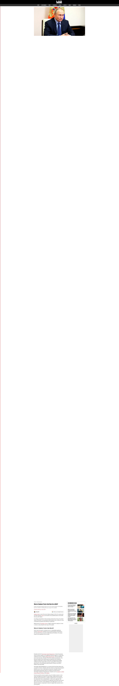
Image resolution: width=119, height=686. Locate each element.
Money (70, 5)
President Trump (44, 623)
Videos (79, 5)
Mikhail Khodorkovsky (50, 656)
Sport (50, 5)
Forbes (42, 615)
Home (35, 601)
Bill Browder (40, 631)
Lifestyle (64, 5)
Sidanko (47, 673)
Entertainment (43, 5)
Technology (55, 5)
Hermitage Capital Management (48, 654)
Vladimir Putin (37, 614)
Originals (74, 5)
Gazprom (59, 671)
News (38, 5)
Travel (60, 5)
